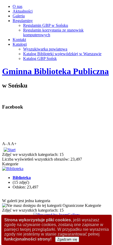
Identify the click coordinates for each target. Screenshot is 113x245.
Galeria (19, 16)
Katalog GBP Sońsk (40, 58)
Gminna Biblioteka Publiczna (55, 71)
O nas (17, 6)
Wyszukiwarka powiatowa (45, 49)
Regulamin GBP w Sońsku (45, 25)
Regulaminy (23, 20)
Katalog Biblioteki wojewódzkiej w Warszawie (62, 54)
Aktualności (23, 11)
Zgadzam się (67, 239)
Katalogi (20, 44)
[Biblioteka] (12, 168)
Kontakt (19, 39)
